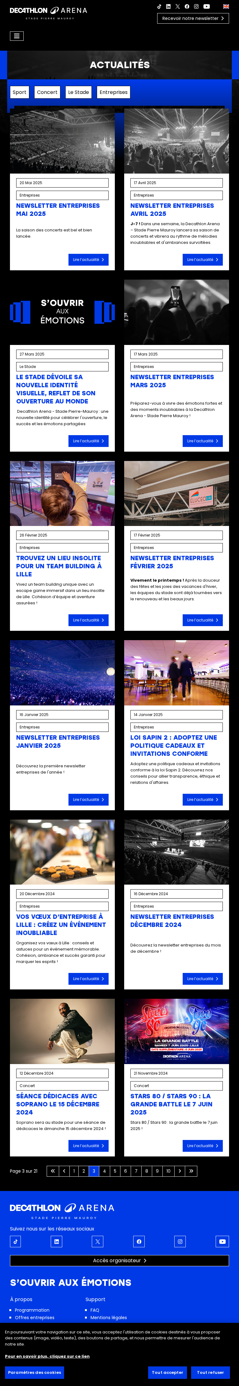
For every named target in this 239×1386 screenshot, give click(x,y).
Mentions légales (109, 1317)
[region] (119, 1354)
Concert (47, 92)
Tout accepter (167, 1372)
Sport (19, 92)
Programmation (32, 1310)
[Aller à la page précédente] (64, 1171)
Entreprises (114, 92)
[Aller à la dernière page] (191, 1171)
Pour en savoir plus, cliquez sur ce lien (47, 1356)
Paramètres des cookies (34, 1372)
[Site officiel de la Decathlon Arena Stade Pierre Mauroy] (48, 12)
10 (168, 1171)
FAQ (95, 1310)
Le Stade (78, 92)
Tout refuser (210, 1372)
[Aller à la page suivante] (179, 1171)
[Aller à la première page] (53, 1171)
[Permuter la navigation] (17, 36)
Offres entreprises (34, 1317)
